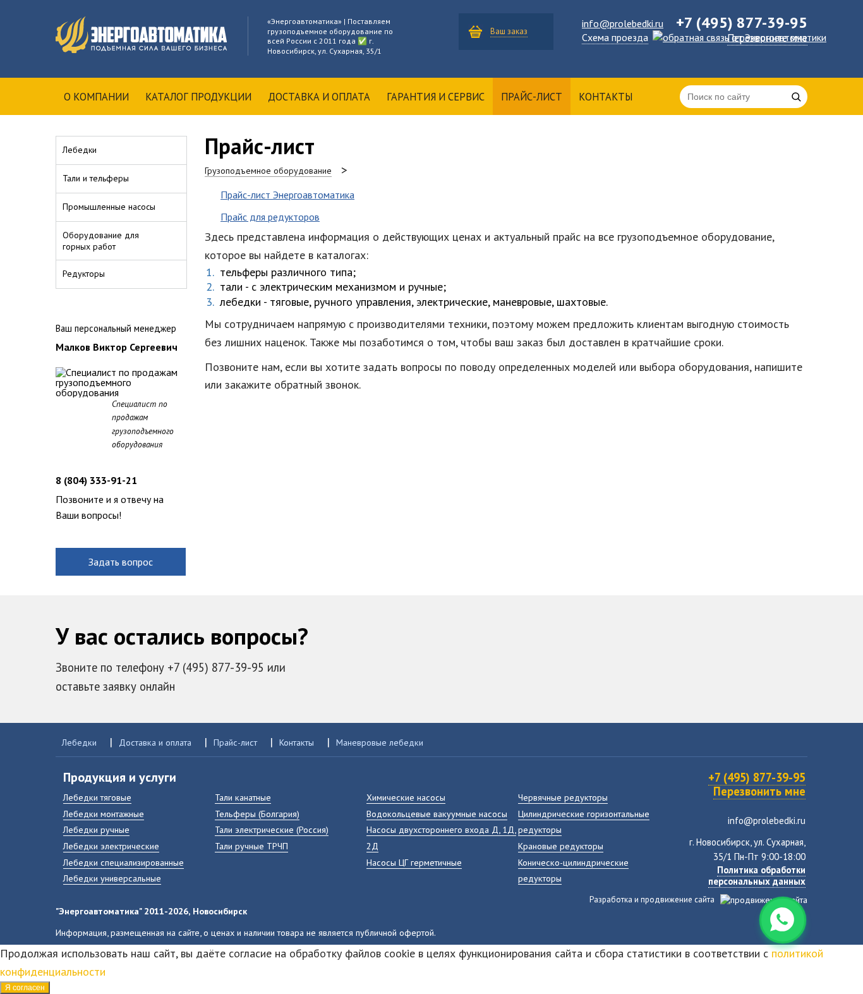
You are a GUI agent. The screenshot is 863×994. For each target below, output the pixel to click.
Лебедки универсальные (112, 878)
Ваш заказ (509, 31)
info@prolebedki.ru (622, 23)
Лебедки (79, 742)
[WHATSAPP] (782, 920)
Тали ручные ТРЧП (251, 846)
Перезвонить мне (759, 791)
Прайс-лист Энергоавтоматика (287, 194)
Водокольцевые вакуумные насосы (436, 814)
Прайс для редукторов (270, 216)
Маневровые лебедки (379, 742)
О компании (96, 97)
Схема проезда (615, 37)
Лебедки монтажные (103, 814)
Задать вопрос (120, 561)
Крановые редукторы (560, 846)
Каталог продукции (198, 97)
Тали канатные (243, 797)
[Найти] (796, 96)
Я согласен (25, 987)
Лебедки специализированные (123, 862)
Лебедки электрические (111, 846)
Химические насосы (405, 797)
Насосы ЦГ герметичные (414, 862)
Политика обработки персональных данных (757, 875)
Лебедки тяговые (97, 797)
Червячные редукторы (563, 797)
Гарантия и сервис (436, 97)
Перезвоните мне (767, 38)
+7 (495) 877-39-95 (757, 777)
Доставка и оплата (319, 97)
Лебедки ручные (96, 829)
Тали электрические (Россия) (272, 829)
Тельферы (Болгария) (257, 814)
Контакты (605, 97)
